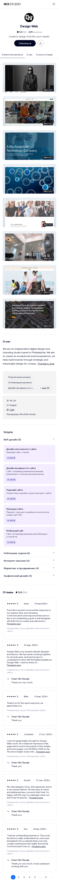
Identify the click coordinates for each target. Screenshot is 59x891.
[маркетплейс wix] (12, 4)
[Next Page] (51, 877)
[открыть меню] (54, 4)
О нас (30, 54)
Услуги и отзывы (44, 54)
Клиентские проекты (12, 54)
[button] (29, 77)
